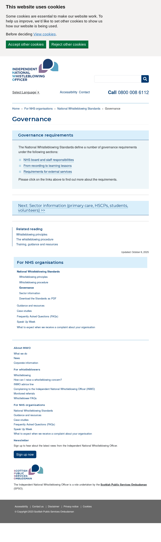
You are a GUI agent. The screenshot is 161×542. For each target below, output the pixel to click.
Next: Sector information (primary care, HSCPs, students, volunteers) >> (73, 208)
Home (16, 108)
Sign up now (25, 454)
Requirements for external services (48, 171)
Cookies (87, 506)
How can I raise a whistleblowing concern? (38, 379)
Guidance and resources (31, 305)
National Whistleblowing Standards (78, 108)
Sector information (29, 293)
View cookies (44, 34)
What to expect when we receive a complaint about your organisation (56, 327)
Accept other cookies (26, 44)
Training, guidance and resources (37, 244)
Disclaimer (53, 506)
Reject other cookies (68, 44)
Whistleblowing (22, 375)
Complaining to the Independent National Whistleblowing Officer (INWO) (54, 389)
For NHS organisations (38, 108)
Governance (26, 287)
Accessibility (68, 92)
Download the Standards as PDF (37, 298)
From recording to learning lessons (48, 165)
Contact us (38, 506)
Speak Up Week (26, 321)
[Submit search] (145, 79)
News (17, 358)
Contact (84, 92)
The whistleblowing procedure (34, 239)
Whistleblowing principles (31, 234)
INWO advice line (24, 384)
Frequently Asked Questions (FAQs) (37, 316)
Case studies (24, 311)
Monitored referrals (24, 393)
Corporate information (26, 363)
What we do (20, 353)
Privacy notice (71, 506)
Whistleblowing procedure (33, 282)
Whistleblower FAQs (25, 398)
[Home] (36, 70)
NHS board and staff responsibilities (49, 159)
